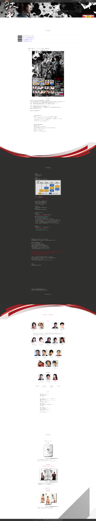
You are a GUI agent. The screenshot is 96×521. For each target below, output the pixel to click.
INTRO (49, 1)
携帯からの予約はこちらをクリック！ (42, 229)
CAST (56, 1)
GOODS (59, 1)
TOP (45, 1)
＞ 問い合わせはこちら (48, 294)
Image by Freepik (37, 519)
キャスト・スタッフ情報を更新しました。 (29, 37)
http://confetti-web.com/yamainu (42, 216)
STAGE (52, 1)
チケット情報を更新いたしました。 (28, 39)
